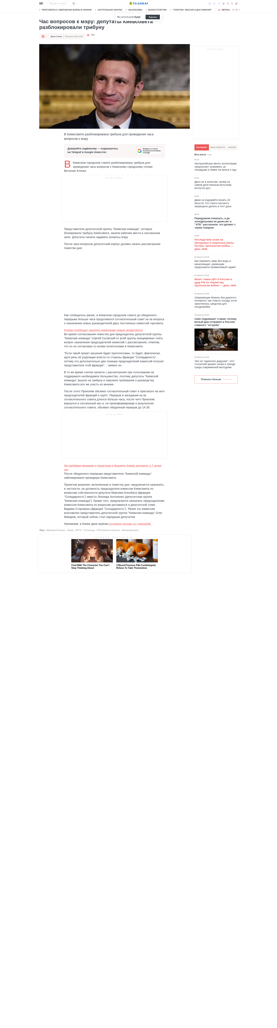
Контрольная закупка (110, 10)
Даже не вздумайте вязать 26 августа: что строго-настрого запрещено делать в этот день (212, 203)
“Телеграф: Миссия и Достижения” (192, 10)
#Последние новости (108, 530)
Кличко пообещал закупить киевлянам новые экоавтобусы (103, 330)
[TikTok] (236, 3)
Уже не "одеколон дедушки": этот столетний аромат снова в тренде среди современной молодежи (214, 364)
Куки (137, 17)
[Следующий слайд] (239, 10)
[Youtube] (223, 3)
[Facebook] (210, 3)
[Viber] (214, 3)
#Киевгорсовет (130, 530)
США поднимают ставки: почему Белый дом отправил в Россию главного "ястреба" (215, 322)
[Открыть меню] (41, 3)
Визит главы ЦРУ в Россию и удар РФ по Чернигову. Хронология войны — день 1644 (215, 282)
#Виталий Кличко (55, 530)
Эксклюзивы (135, 10)
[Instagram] (232, 3)
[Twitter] (228, 3)
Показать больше (211, 379)
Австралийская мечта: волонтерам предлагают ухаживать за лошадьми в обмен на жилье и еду (215, 166)
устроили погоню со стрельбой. (130, 523)
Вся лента (200, 154)
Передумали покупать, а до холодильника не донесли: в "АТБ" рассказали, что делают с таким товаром (215, 223)
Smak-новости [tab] (217, 147)
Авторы (225, 10)
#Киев (70, 530)
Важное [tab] (232, 147)
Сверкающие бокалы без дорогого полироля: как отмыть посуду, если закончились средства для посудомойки (215, 302)
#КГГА (78, 530)
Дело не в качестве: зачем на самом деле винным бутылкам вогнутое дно (212, 184)
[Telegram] (219, 3)
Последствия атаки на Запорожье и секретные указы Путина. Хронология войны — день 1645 (214, 244)
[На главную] (138, 3)
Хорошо (153, 17)
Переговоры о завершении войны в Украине (67, 10)
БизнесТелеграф (157, 10)
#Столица (89, 530)
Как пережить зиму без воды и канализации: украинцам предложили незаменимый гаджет (215, 264)
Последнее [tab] (201, 147)
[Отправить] (73, 3)
